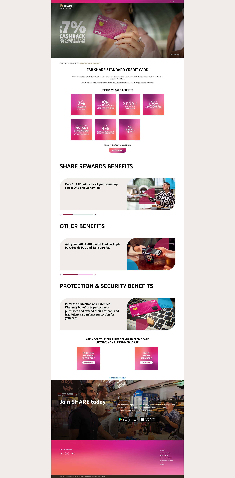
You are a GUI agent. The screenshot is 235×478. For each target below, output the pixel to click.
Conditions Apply (117, 377)
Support (162, 450)
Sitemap (162, 464)
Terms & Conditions (165, 453)
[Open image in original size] (66, 6)
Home (61, 63)
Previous (61, 215)
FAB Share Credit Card (71, 63)
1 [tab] (68, 214)
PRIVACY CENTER (164, 455)
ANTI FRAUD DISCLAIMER (166, 458)
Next (96, 215)
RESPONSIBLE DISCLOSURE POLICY (166, 461)
